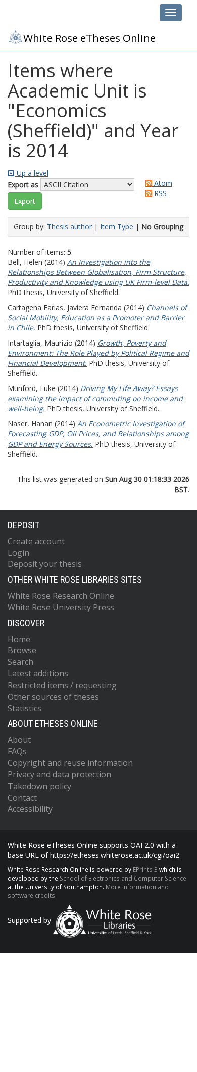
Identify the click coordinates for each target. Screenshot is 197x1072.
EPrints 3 (145, 869)
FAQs (17, 751)
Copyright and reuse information (70, 762)
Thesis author (69, 226)
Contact (22, 797)
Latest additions (38, 673)
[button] (25, 201)
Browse (22, 650)
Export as (23, 184)
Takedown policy (39, 786)
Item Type (116, 226)
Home (19, 639)
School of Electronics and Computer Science (123, 878)
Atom (162, 183)
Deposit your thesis (45, 563)
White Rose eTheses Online (89, 38)
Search (20, 661)
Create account (36, 541)
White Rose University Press (61, 607)
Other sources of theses (53, 696)
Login (18, 552)
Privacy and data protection (59, 774)
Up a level (31, 173)
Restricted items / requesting (62, 685)
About (19, 739)
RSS (159, 193)
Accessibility (30, 808)
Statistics (24, 708)
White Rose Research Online (61, 595)
